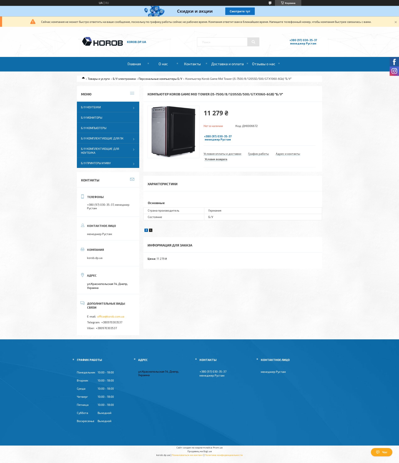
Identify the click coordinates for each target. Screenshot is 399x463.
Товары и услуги (99, 78)
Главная (134, 64)
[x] (150, 231)
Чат (384, 452)
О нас (163, 64)
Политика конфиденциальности (224, 454)
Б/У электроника (124, 78)
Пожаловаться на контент (187, 454)
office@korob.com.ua (110, 316)
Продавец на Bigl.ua (199, 451)
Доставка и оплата (227, 64)
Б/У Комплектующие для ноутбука (100, 150)
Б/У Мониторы (91, 117)
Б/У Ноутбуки (91, 107)
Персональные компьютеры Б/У (160, 78)
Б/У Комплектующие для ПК (102, 138)
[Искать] (253, 42)
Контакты (192, 64)
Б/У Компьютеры (93, 128)
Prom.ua (218, 447)
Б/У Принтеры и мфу (96, 163)
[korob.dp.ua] (102, 45)
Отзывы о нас (263, 64)
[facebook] (146, 231)
